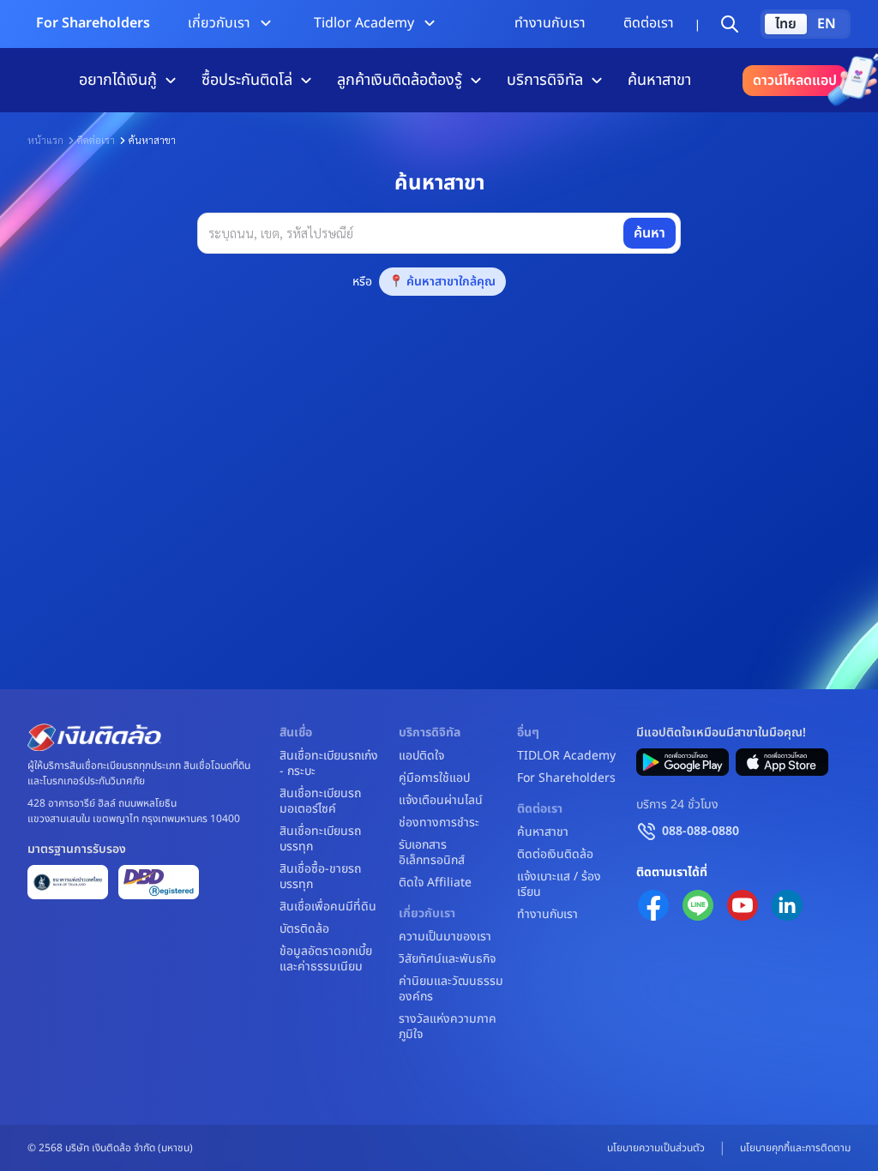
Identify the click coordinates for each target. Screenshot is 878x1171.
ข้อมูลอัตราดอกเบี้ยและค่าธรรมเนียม (326, 959)
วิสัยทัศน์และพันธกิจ (447, 959)
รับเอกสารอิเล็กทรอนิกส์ (432, 853)
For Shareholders (93, 23)
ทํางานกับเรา (550, 23)
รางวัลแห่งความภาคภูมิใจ (447, 1027)
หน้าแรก (45, 140)
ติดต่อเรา (648, 23)
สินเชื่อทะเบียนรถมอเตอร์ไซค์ (320, 801)
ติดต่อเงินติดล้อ (555, 854)
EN (826, 24)
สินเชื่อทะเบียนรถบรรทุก (320, 839)
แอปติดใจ (421, 756)
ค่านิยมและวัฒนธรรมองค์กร (451, 989)
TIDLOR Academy (566, 756)
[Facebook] (653, 905)
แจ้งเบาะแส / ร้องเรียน (559, 884)
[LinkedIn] (787, 905)
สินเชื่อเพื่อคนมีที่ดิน (328, 907)
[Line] (698, 905)
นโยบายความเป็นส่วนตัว (656, 1148)
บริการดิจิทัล (545, 80)
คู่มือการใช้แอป (434, 778)
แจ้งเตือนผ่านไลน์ (441, 800)
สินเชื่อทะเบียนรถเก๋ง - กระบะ (329, 763)
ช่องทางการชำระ (439, 823)
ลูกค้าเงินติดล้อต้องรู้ (399, 80)
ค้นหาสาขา (659, 80)
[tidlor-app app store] (782, 762)
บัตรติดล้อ (304, 929)
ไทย (786, 24)
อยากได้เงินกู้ (118, 80)
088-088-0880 (700, 831)
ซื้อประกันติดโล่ (246, 80)
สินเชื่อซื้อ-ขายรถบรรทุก (320, 877)
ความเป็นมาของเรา (445, 937)
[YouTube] (742, 905)
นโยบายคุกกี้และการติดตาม (795, 1148)
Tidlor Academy (364, 23)
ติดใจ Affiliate (435, 883)
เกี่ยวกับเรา (219, 23)
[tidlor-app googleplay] (682, 762)
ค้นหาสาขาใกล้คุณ (451, 282)
